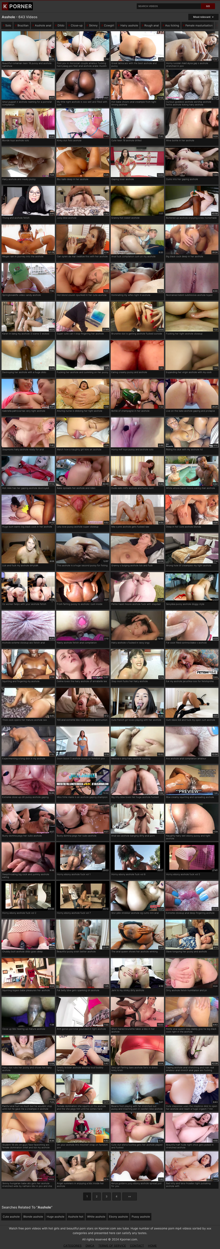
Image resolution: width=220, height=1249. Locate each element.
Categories (72, 1245)
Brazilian (23, 25)
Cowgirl (109, 25)
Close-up (77, 25)
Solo (8, 25)
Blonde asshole (33, 1216)
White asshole (96, 1216)
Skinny (93, 25)
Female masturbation (199, 25)
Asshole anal (43, 25)
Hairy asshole (129, 25)
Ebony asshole (118, 1216)
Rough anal (151, 25)
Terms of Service (112, 1245)
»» (130, 1196)
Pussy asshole (141, 1216)
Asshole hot (75, 1216)
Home (152, 1245)
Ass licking (172, 25)
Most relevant (202, 17)
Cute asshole (11, 1216)
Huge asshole (55, 1216)
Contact (137, 1245)
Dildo (61, 25)
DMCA (90, 1245)
